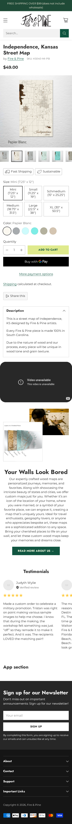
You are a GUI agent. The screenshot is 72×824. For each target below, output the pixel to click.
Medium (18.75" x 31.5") (13, 209)
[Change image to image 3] (30, 156)
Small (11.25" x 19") (33, 193)
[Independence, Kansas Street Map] (36, 111)
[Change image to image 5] (57, 156)
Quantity (9, 241)
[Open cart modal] (65, 20)
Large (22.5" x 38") (33, 209)
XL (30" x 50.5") (56, 209)
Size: (18, 182)
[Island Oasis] (34, 231)
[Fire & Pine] (36, 20)
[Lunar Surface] (16, 231)
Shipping (10, 284)
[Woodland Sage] (44, 231)
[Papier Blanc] (7, 231)
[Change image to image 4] (44, 156)
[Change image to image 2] (16, 156)
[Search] (64, 33)
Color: (17, 223)
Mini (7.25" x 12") (13, 193)
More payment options (36, 274)
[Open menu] (5, 20)
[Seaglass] (25, 231)
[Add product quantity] (21, 250)
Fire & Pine (16, 59)
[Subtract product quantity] (7, 250)
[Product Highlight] (36, 382)
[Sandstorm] (53, 231)
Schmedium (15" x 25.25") (56, 193)
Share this (17, 296)
